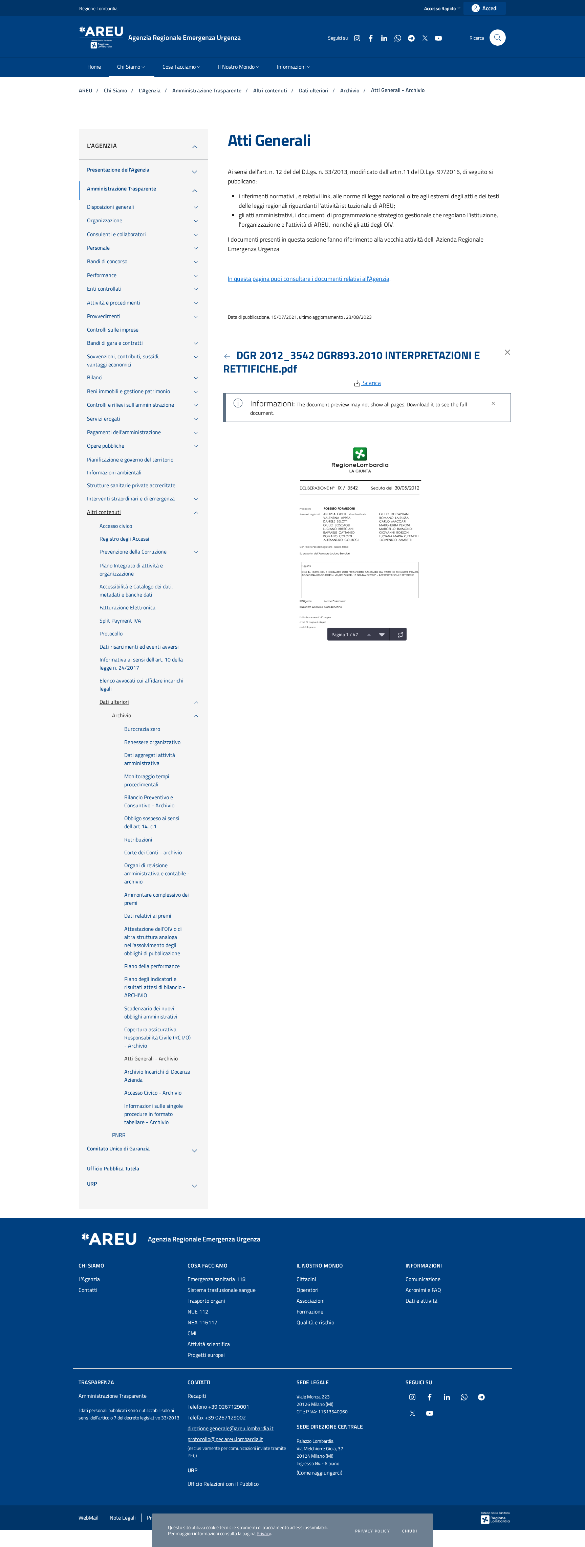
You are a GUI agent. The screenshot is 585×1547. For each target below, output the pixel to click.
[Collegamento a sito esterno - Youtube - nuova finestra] (435, 37)
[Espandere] (398, 634)
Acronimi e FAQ (423, 1290)
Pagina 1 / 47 (344, 634)
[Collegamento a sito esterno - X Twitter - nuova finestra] (422, 37)
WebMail (89, 1518)
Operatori (308, 1290)
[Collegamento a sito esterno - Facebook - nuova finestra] (368, 37)
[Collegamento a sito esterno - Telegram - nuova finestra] (408, 37)
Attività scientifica (209, 1344)
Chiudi (409, 1531)
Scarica (371, 382)
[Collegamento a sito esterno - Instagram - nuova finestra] (354, 37)
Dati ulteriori (314, 90)
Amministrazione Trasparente (207, 90)
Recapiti (197, 1396)
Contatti (88, 1290)
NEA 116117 (202, 1322)
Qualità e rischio (315, 1322)
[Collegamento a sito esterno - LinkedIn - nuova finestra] (381, 37)
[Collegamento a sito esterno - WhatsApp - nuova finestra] (395, 37)
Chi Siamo (116, 90)
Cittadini (306, 1279)
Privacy (264, 1533)
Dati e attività (421, 1301)
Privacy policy (372, 1531)
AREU (86, 90)
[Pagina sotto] (380, 634)
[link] (484, 8)
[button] (443, 8)
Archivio (350, 90)
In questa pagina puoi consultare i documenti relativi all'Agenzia (308, 278)
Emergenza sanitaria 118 (216, 1279)
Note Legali (123, 1518)
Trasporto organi (206, 1301)
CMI (192, 1333)
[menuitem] (94, 67)
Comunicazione (423, 1279)
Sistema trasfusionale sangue (222, 1290)
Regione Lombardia (98, 8)
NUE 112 (198, 1311)
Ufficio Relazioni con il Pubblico (223, 1484)
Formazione (310, 1311)
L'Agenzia (150, 90)
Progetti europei (206, 1355)
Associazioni (311, 1301)
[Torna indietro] (228, 355)
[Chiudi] (493, 403)
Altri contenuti (270, 90)
